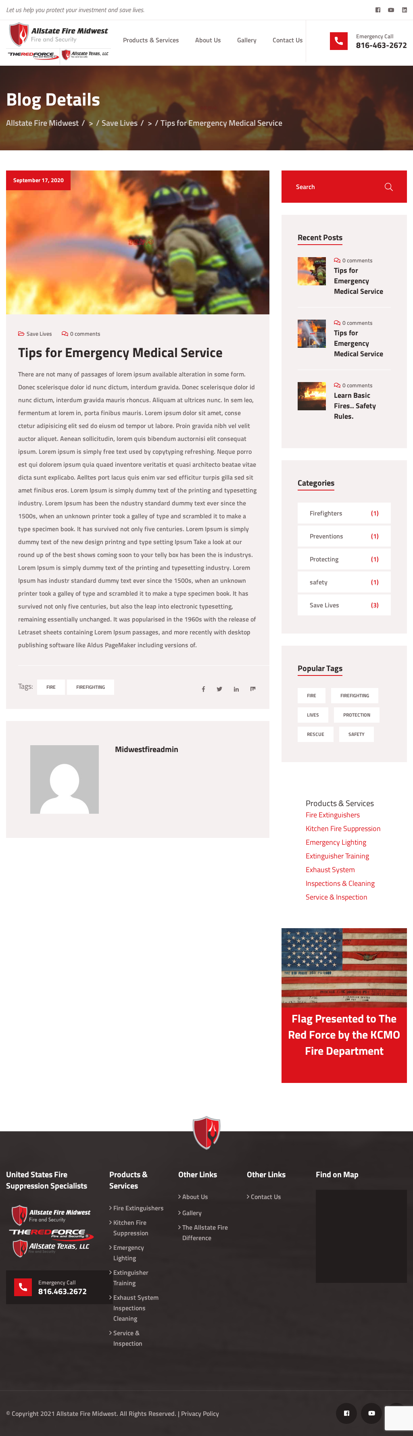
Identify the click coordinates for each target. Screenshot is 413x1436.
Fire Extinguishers (333, 814)
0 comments (85, 333)
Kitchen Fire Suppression (343, 828)
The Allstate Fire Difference (205, 1232)
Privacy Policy (200, 1413)
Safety (356, 734)
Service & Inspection (336, 897)
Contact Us (288, 40)
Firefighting (90, 687)
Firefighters (326, 513)
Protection (356, 715)
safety (318, 582)
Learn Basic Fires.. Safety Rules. (355, 406)
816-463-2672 (381, 45)
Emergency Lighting (336, 842)
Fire (51, 687)
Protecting (324, 559)
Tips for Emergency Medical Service (358, 281)
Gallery (247, 40)
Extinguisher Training (337, 855)
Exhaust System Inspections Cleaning (136, 1308)
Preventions (326, 536)
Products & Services (151, 40)
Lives (313, 715)
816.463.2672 (62, 1291)
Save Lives (39, 333)
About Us (208, 40)
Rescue (315, 734)
